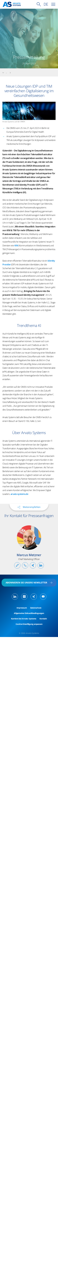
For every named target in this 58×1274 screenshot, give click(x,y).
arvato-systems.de (19, 494)
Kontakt (43, 619)
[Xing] (34, 596)
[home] (12, 4)
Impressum (22, 608)
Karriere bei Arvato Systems (23, 619)
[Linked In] (15, 596)
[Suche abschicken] (39, 4)
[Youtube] (43, 596)
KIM (16, 245)
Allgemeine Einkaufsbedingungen (29, 613)
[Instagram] (24, 596)
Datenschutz (36, 608)
